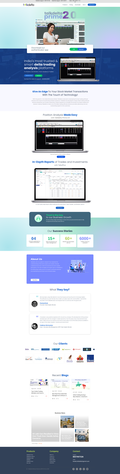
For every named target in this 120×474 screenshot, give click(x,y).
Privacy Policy (52, 461)
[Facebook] (73, 469)
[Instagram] (77, 469)
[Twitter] (84, 469)
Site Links (28, 463)
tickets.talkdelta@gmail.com (81, 461)
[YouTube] (87, 469)
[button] (65, 4)
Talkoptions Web (30, 458)
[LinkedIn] (80, 469)
